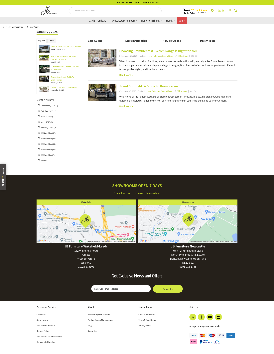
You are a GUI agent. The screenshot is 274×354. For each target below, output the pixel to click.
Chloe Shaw (183, 56)
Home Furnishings (150, 20)
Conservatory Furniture (124, 20)
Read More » (126, 75)
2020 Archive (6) (48, 155)
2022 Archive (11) (48, 144)
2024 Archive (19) (48, 133)
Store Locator (43, 320)
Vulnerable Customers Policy (49, 336)
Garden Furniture (98, 20)
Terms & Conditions (147, 320)
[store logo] (49, 10)
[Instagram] (218, 317)
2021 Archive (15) (48, 149)
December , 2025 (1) (49, 105)
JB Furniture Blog (15, 27)
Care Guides (95, 40)
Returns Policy (43, 331)
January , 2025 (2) (48, 127)
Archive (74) (46, 160)
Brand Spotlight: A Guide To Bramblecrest (149, 86)
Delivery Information (46, 325)
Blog (89, 325)
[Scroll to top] (266, 334)
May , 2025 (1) (47, 122)
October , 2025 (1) (48, 111)
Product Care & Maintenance (100, 320)
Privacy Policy (144, 325)
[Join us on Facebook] (201, 317)
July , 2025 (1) (47, 116)
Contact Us (41, 314)
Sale (181, 20)
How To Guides (172, 40)
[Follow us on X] (192, 317)
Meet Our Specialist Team (98, 314)
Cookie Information (147, 314)
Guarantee (92, 331)
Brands (169, 20)
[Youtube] (209, 317)
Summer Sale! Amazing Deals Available (156, 2)
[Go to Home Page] (3, 26)
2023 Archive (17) (48, 138)
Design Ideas (207, 40)
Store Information (136, 40)
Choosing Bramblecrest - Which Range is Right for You (158, 51)
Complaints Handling (46, 342)
